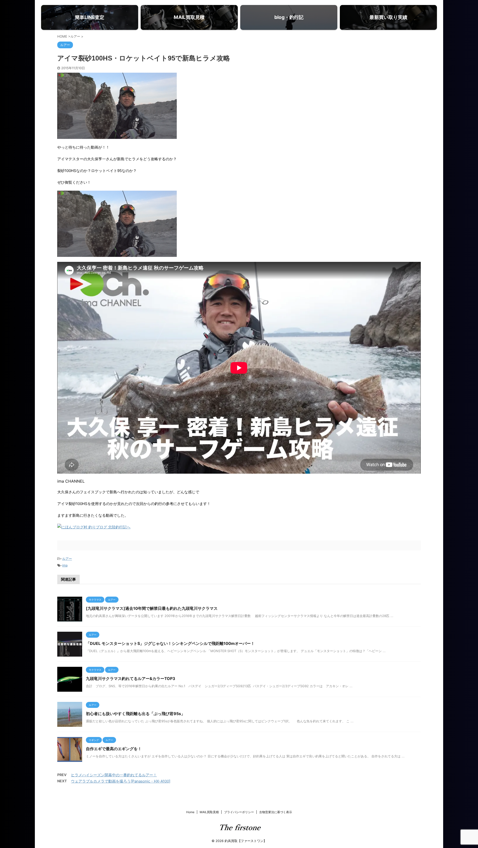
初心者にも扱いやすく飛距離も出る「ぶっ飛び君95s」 (135, 713)
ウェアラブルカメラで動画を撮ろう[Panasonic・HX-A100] (120, 781)
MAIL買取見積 (209, 812)
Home (190, 812)
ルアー (67, 559)
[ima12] (117, 253)
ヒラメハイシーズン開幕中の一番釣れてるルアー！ (114, 775)
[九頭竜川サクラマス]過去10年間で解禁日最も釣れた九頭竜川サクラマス (152, 608)
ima (64, 565)
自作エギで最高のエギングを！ (114, 748)
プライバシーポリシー (239, 812)
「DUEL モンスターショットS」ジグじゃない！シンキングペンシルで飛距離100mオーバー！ (170, 643)
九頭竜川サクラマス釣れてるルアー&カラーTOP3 (130, 678)
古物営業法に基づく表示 (275, 812)
